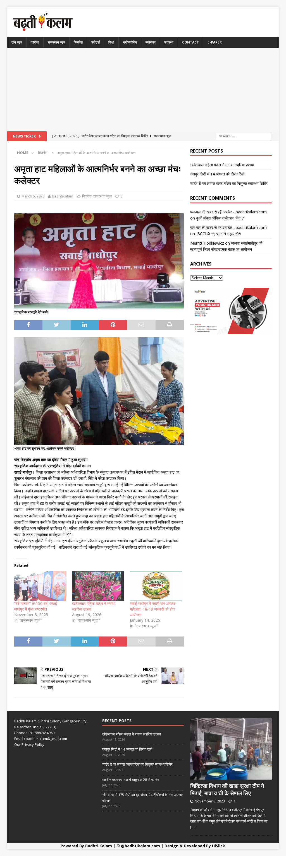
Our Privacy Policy (29, 744)
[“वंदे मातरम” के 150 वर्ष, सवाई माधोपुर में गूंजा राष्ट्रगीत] (40, 586)
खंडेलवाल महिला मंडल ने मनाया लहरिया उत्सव (222, 164)
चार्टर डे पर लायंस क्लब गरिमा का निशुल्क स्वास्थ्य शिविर (229, 183)
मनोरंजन (151, 42)
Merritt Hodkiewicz (207, 243)
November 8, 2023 (210, 801)
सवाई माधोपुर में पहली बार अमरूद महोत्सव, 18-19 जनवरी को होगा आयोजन (152, 609)
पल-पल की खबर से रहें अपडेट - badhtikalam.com (228, 211)
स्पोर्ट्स (95, 42)
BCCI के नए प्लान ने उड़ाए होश (218, 233)
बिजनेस (78, 42)
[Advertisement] (143, 89)
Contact (190, 42)
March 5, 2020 (33, 196)
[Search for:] (244, 135)
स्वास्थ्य (168, 42)
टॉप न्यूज (16, 42)
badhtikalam (62, 196)
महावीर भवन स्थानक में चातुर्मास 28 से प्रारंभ (130, 779)
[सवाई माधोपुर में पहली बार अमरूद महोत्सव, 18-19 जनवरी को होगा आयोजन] (156, 586)
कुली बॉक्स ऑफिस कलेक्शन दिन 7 (220, 218)
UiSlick (218, 845)
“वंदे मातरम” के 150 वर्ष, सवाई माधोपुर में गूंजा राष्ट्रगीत (35, 606)
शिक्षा (111, 42)
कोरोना (35, 42)
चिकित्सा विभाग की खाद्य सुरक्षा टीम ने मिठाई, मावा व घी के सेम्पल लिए (227, 789)
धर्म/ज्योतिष (130, 42)
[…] (193, 827)
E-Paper (215, 42)
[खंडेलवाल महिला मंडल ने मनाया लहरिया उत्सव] (98, 586)
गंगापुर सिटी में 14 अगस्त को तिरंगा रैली (217, 174)
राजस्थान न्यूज (56, 42)
